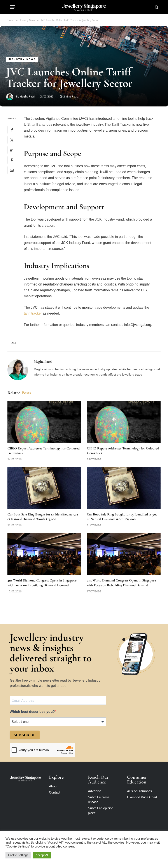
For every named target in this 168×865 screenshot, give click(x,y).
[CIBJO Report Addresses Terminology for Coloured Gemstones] (44, 422)
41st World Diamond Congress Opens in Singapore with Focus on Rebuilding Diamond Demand (42, 582)
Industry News (22, 59)
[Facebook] (11, 130)
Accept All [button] (42, 855)
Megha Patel (27, 96)
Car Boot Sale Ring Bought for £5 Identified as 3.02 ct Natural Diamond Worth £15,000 (42, 516)
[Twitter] (11, 140)
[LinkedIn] (11, 150)
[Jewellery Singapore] (84, 7)
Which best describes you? (32, 712)
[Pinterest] (11, 160)
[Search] (156, 7)
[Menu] (12, 7)
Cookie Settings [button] (18, 855)
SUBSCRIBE (25, 735)
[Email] (11, 170)
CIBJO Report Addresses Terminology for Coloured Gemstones (43, 450)
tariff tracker (33, 313)
